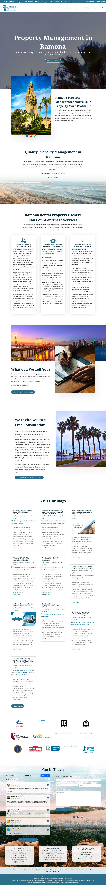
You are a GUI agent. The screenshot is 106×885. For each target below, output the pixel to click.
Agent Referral (52, 869)
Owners (67, 8)
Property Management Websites (47, 878)
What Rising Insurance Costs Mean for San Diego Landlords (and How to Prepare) (82, 512)
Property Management (23, 869)
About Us (77, 869)
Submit (64, 810)
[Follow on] (27, 135)
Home (50, 8)
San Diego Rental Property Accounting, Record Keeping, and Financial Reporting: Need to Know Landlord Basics (23, 661)
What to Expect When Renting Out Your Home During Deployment (52, 558)
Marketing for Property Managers (64, 878)
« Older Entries (18, 706)
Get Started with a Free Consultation (29, 477)
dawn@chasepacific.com (53, 860)
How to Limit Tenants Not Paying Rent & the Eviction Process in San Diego (80, 613)
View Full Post (17, 548)
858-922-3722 (29, 2)
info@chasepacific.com (20, 860)
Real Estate (44, 869)
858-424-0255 (55, 2)
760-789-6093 (53, 855)
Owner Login (48, 871)
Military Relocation (63, 869)
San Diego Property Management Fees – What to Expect (51, 605)
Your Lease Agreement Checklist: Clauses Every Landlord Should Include (21, 558)
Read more (9, 791)
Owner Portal (90, 2)
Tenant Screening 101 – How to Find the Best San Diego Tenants (82, 567)
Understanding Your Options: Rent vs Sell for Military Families (22, 512)
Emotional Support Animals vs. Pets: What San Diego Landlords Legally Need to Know (52, 512)
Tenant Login (56, 871)
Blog (90, 869)
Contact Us (86, 8)
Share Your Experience (28, 840)
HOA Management (35, 869)
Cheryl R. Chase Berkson (22, 516)
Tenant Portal (100, 2)
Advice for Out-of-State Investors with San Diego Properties (23, 604)
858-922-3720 (87, 856)
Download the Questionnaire (23, 392)
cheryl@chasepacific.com (87, 859)
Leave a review (45, 775)
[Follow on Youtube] (78, 817)
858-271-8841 (10, 2)
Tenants (76, 8)
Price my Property (53, 60)
